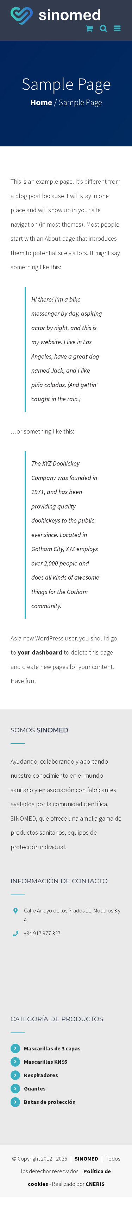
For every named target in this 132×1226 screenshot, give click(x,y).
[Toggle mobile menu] (117, 28)
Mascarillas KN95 (45, 1061)
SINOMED (86, 1158)
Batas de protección (50, 1101)
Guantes (35, 1088)
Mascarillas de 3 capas (52, 1048)
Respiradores (41, 1075)
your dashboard (40, 652)
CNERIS (95, 1183)
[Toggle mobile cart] (89, 28)
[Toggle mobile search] (103, 28)
